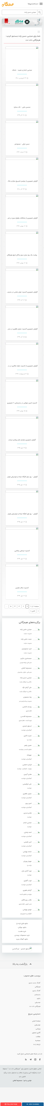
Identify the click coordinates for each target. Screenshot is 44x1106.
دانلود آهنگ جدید (22, 939)
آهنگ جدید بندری (34, 983)
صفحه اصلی (36, 1021)
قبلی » (32, 611)
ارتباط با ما (36, 1044)
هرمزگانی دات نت (34, 1006)
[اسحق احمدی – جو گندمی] (22, 949)
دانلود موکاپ (22, 927)
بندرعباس (37, 995)
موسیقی (37, 1002)
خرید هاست (22, 931)
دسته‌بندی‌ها (33, 3)
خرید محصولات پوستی (22, 935)
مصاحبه (37, 1040)
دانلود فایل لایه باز (22, 923)
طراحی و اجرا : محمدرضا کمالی (22, 1081)
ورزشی (38, 1029)
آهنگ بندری (36, 991)
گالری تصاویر (36, 1033)
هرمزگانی (37, 987)
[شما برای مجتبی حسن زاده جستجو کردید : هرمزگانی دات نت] (8, 4)
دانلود (38, 999)
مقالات (38, 1037)
